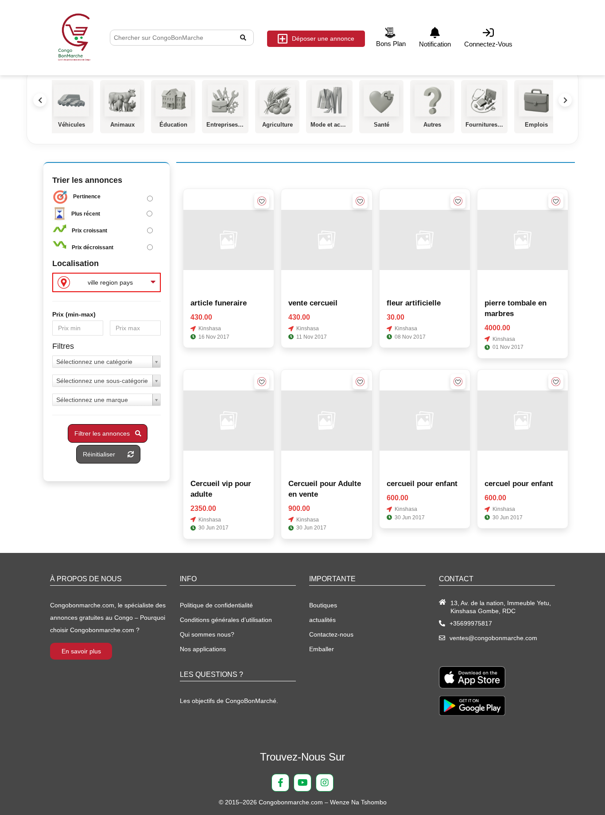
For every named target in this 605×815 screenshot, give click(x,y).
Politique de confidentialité (216, 605)
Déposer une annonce (323, 38)
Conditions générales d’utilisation (226, 619)
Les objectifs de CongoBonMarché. (229, 700)
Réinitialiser (105, 454)
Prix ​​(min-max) (74, 314)
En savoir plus (81, 651)
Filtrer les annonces (104, 433)
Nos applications (203, 649)
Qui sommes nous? (207, 634)
